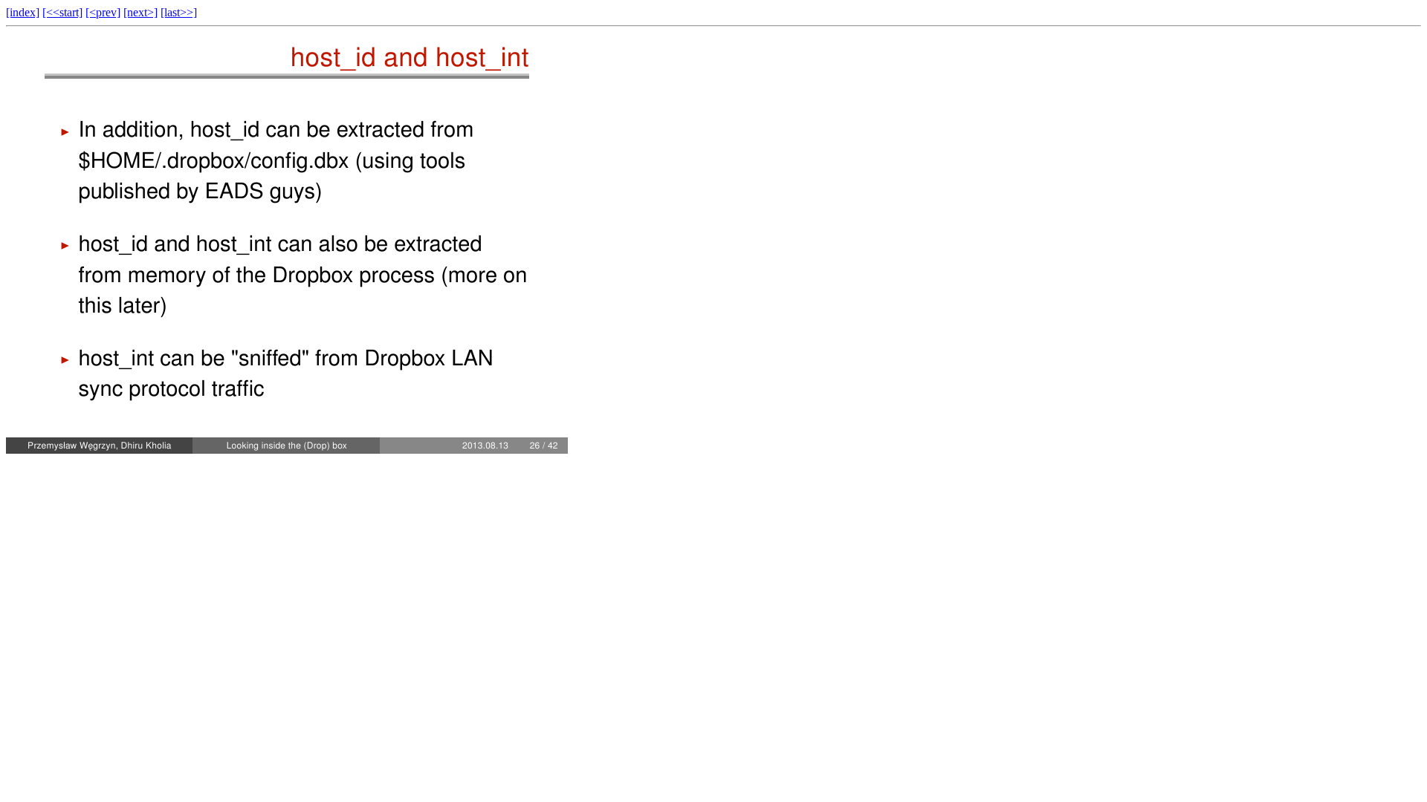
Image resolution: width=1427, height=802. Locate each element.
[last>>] (179, 12)
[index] (22, 12)
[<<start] (62, 12)
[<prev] (102, 12)
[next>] (140, 12)
